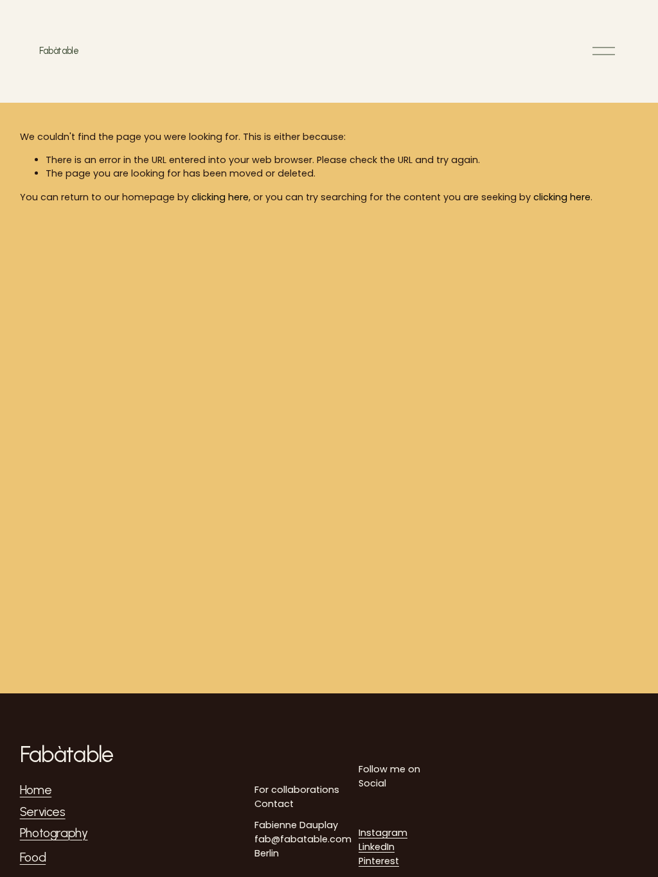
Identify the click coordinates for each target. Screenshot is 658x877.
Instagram (383, 832)
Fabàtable (58, 50)
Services (43, 812)
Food (33, 858)
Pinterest (379, 861)
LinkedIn (377, 846)
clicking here (220, 197)
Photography (54, 833)
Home (35, 790)
